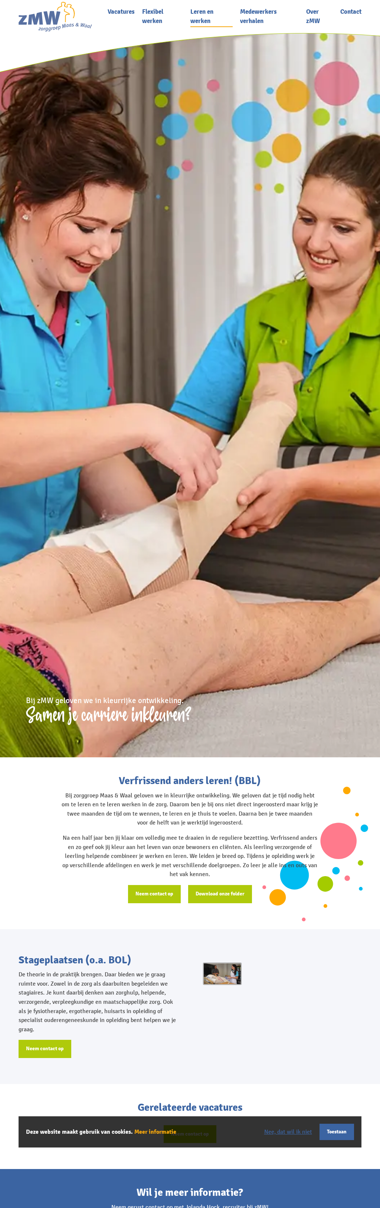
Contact (350, 12)
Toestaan (337, 1132)
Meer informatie (155, 1132)
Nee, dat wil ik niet (288, 1132)
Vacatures (121, 12)
